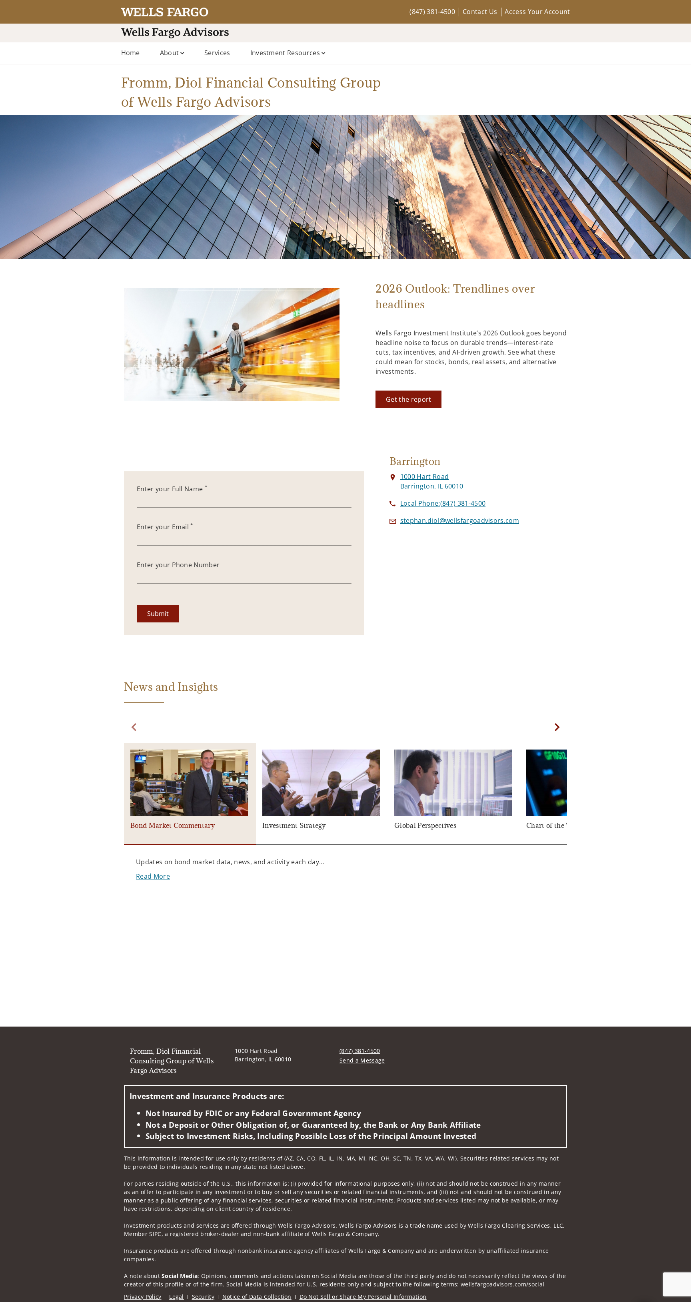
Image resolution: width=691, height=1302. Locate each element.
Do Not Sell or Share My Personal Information (363, 1296)
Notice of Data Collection (257, 1296)
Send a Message (362, 1060)
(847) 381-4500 (432, 11)
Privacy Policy (142, 1296)
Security (203, 1296)
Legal (176, 1296)
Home (130, 52)
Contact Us (480, 11)
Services (217, 52)
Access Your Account (537, 11)
